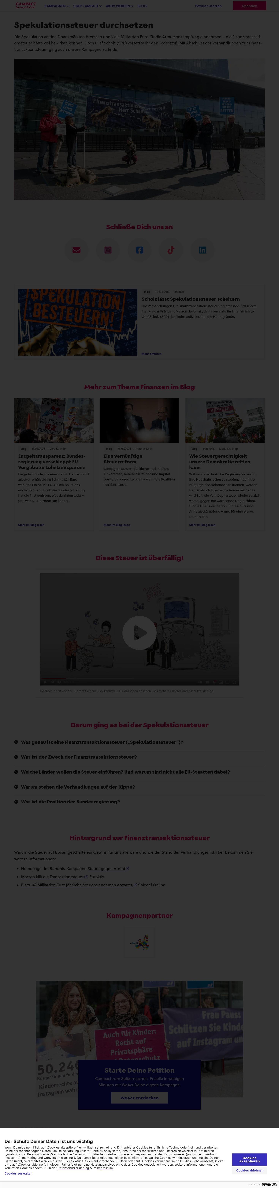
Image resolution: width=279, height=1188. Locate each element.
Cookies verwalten (18, 1173)
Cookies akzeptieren (249, 1159)
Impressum (105, 1168)
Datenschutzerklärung (73, 1168)
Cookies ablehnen (249, 1170)
